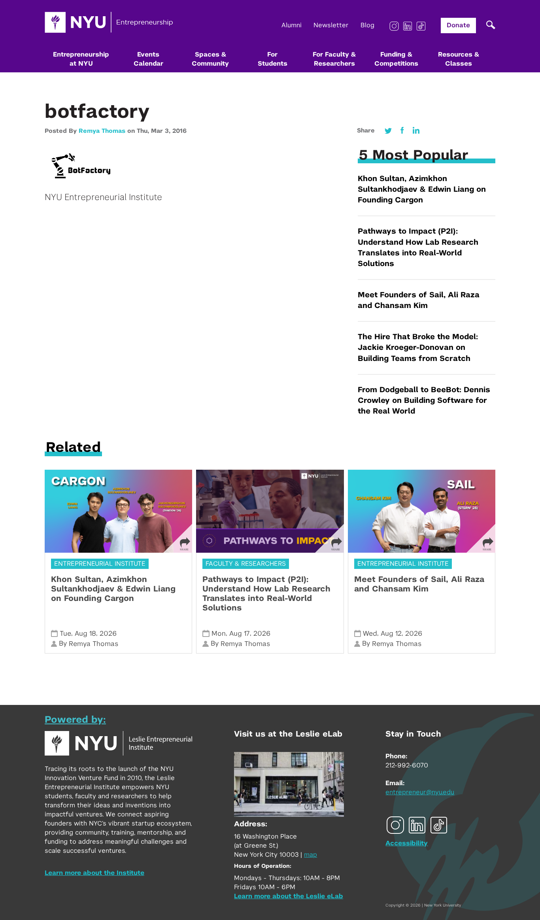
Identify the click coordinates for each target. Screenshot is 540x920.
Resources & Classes (458, 59)
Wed (370, 633)
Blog (367, 25)
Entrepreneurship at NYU (81, 59)
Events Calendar (148, 59)
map (310, 855)
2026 (108, 633)
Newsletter (331, 25)
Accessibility (406, 843)
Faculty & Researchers (246, 564)
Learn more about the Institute (94, 873)
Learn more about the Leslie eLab (288, 896)
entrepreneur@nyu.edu (419, 792)
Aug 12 (391, 633)
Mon (218, 633)
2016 (179, 131)
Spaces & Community (210, 59)
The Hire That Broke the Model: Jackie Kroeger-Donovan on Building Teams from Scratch (418, 347)
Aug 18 (85, 633)
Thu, (144, 131)
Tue (65, 633)
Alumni (291, 25)
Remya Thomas (102, 131)
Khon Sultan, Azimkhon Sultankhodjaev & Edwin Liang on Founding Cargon (422, 189)
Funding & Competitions (396, 59)
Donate (458, 25)
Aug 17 (239, 633)
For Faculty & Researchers (334, 59)
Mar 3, (161, 131)
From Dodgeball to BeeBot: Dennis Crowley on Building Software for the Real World (424, 400)
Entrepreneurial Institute (99, 564)
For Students (272, 59)
